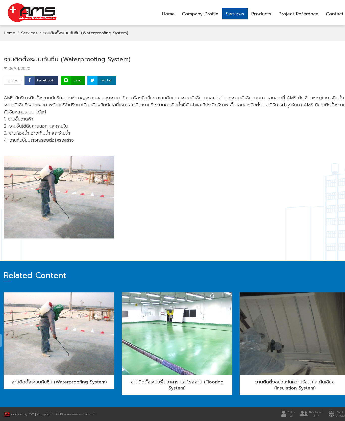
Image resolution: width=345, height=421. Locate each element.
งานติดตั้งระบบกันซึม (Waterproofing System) (85, 33)
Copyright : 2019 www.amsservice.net (66, 414)
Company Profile (200, 13)
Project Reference (298, 13)
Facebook (45, 80)
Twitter (106, 80)
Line (77, 80)
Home (168, 13)
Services (235, 13)
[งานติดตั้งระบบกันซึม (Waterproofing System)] (59, 197)
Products (261, 13)
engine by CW (22, 414)
